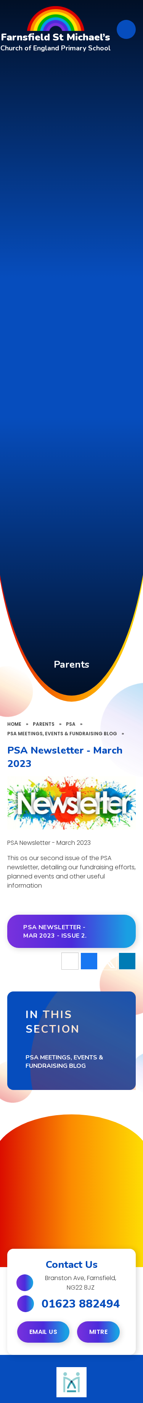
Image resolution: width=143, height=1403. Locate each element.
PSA (71, 724)
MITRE (98, 1331)
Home (14, 724)
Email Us (43, 1331)
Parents (44, 724)
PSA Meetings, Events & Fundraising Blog (62, 733)
